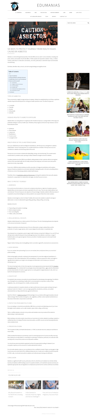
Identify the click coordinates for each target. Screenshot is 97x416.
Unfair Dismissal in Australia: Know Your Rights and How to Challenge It (33, 395)
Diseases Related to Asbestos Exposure (17, 77)
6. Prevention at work (16, 90)
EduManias (48, 5)
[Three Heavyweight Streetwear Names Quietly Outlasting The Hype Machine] (78, 159)
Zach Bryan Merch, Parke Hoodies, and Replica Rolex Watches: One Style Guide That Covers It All (78, 183)
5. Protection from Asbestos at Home (18, 88)
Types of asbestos (13, 75)
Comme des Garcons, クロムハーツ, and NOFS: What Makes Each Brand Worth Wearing (78, 93)
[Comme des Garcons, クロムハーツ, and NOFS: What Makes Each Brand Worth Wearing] (78, 89)
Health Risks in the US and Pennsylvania (17, 79)
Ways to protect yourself (14, 81)
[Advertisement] (78, 48)
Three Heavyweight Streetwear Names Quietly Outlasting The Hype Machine (78, 163)
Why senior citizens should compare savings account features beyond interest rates (78, 116)
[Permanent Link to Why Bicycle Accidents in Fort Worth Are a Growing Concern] (16, 381)
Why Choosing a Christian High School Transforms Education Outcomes (78, 140)
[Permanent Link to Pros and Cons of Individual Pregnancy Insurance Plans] (50, 381)
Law (13, 370)
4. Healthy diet (14, 87)
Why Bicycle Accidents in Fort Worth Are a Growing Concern (15, 395)
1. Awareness (14, 82)
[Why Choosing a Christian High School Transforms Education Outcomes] (78, 136)
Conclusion (11, 92)
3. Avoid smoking (15, 85)
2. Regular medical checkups (17, 84)
